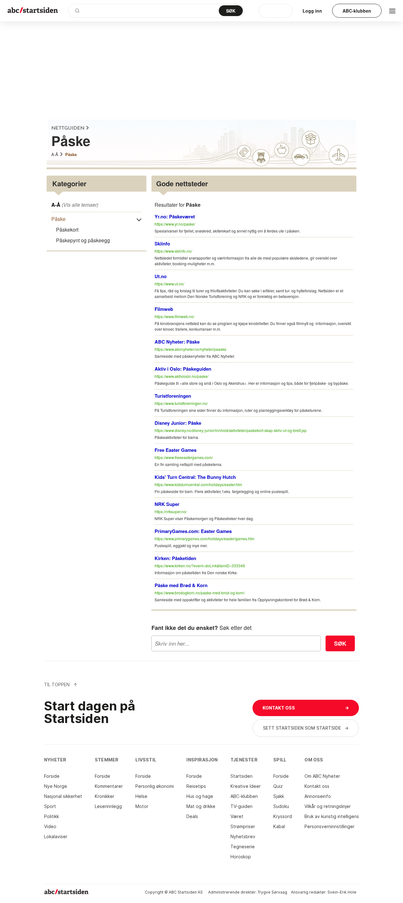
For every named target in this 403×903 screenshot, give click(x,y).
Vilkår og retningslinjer (327, 806)
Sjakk (278, 796)
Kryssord (282, 816)
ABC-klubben (244, 796)
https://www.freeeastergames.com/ (184, 457)
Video (50, 826)
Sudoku (281, 806)
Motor (141, 806)
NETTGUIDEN (67, 128)
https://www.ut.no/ (169, 283)
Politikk (51, 816)
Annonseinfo (317, 796)
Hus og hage (199, 796)
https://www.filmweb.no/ (174, 316)
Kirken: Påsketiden (175, 558)
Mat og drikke (200, 806)
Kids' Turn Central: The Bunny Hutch (195, 477)
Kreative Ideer (245, 786)
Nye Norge (55, 786)
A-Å (54, 154)
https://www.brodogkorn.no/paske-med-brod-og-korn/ (200, 592)
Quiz (278, 786)
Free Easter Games (175, 449)
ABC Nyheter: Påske (177, 341)
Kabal (279, 826)
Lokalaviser (55, 836)
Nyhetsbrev (242, 836)
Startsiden (241, 776)
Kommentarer (109, 786)
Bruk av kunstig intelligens (331, 816)
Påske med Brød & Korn (181, 585)
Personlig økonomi (154, 786)
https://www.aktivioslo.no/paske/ (181, 376)
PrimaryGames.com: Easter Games (193, 531)
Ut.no (161, 276)
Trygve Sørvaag (272, 892)
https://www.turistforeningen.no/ (181, 403)
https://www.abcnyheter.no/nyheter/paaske (190, 349)
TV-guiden (241, 806)
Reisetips (196, 786)
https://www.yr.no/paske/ (175, 224)
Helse (141, 796)
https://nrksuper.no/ (171, 511)
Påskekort (67, 229)
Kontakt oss (316, 786)
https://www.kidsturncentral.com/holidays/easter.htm (198, 484)
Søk (340, 643)
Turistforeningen (173, 395)
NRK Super (167, 504)
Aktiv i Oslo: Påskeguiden (183, 368)
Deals (192, 816)
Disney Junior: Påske (178, 422)
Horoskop (240, 856)
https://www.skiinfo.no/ (173, 251)
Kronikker (104, 796)
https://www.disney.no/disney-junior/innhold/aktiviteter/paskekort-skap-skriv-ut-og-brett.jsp (231, 430)
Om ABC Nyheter (322, 776)
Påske (71, 154)
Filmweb (164, 309)
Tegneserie (242, 846)
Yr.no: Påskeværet (175, 216)
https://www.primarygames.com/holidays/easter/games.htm (204, 538)
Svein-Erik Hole (341, 892)
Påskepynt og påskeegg (83, 240)
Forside (52, 776)
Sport (50, 806)
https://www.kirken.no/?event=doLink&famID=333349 (200, 565)
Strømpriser (242, 826)
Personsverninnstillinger (329, 826)
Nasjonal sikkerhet (63, 796)
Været (236, 816)
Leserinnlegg (108, 806)
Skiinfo (162, 243)
